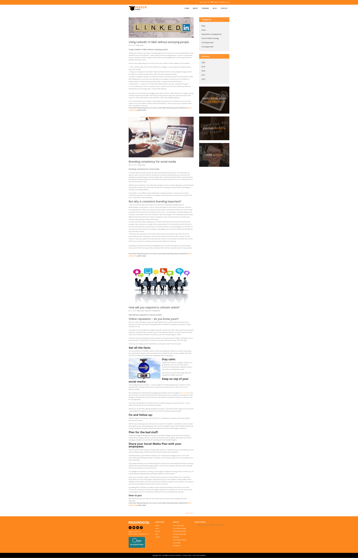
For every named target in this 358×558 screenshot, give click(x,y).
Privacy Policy (187, 555)
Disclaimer (178, 555)
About (195, 8)
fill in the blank (185, 393)
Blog (215, 8)
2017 (203, 75)
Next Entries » (189, 513)
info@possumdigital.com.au (140, 534)
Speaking (205, 8)
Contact (224, 8)
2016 (203, 79)
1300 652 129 (136, 532)
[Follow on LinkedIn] (137, 527)
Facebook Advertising (179, 531)
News (141, 45)
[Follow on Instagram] (141, 527)
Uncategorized (207, 47)
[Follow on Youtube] (133, 527)
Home (187, 8)
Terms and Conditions (199, 555)
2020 (203, 62)
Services (157, 531)
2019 (203, 67)
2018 (203, 71)
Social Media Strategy (179, 528)
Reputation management (152, 311)
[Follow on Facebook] (130, 527)
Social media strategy (210, 38)
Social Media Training (179, 540)
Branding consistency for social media (152, 161)
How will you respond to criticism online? (154, 307)
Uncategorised (207, 42)
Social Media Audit (178, 525)
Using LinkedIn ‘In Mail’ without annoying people (159, 42)
